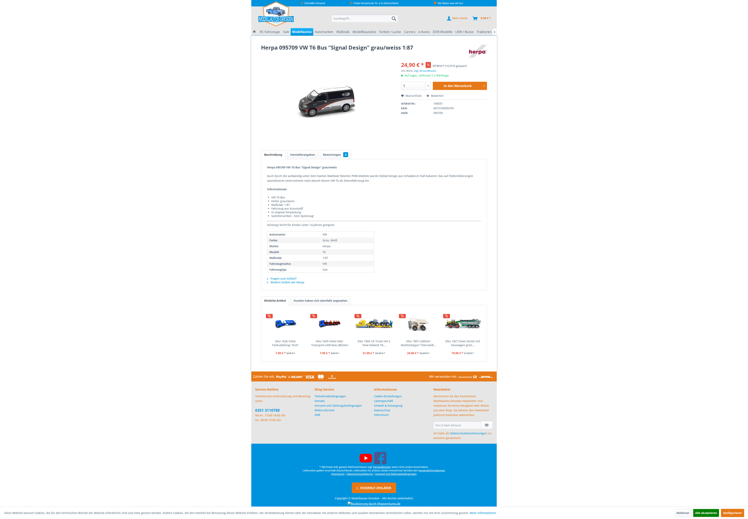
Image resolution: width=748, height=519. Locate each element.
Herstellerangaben (302, 154)
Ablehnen (682, 513)
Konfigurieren (732, 513)
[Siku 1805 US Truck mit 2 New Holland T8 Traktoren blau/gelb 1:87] (374, 323)
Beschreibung (273, 154)
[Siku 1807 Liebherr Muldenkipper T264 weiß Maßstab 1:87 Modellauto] (418, 323)
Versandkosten (382, 467)
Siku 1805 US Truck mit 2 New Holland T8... (374, 343)
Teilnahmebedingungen (330, 396)
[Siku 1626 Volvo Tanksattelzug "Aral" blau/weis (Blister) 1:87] (285, 323)
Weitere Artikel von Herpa (287, 282)
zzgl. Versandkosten (425, 70)
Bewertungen (335, 154)
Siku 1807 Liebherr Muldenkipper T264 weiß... (418, 343)
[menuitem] (365, 18)
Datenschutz (382, 410)
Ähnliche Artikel (275, 300)
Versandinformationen (431, 470)
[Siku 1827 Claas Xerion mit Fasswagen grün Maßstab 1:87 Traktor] (462, 323)
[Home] (254, 32)
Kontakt (320, 401)
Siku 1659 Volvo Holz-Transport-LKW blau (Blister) (329, 343)
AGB (317, 415)
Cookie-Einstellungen (388, 396)
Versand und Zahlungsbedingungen (338, 405)
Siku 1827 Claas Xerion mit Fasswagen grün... (462, 343)
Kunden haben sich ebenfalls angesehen (320, 300)
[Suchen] (394, 18)
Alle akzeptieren (706, 513)
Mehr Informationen (483, 513)
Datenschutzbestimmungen (468, 433)
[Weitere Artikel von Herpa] (478, 51)
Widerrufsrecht (324, 410)
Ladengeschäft (383, 401)
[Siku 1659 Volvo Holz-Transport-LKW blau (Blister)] (329, 323)
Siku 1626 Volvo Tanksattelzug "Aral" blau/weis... (285, 343)
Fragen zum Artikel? (283, 278)
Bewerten (437, 96)
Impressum (381, 415)
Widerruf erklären (375, 488)
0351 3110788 (267, 410)
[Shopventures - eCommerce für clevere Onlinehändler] (374, 504)
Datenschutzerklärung (360, 474)
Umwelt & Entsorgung (388, 405)
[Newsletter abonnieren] (487, 425)
